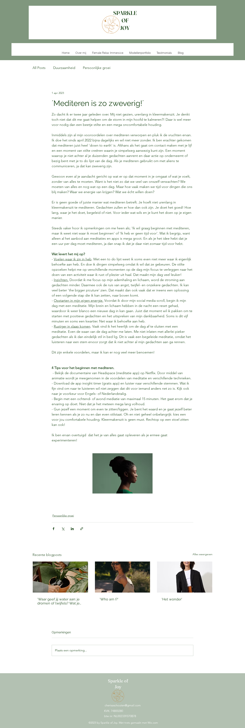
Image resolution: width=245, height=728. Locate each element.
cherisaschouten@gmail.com (123, 705)
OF (125, 20)
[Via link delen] (81, 528)
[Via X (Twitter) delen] (63, 528)
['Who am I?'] (122, 577)
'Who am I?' (109, 599)
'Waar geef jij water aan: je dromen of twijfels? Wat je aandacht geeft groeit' (58, 601)
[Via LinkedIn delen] (72, 528)
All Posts (39, 68)
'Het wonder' (172, 599)
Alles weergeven (202, 554)
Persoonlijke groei (96, 68)
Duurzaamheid (64, 68)
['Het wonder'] (184, 577)
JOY (125, 28)
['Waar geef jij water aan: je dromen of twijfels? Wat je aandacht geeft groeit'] (60, 577)
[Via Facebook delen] (53, 528)
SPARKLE (125, 13)
